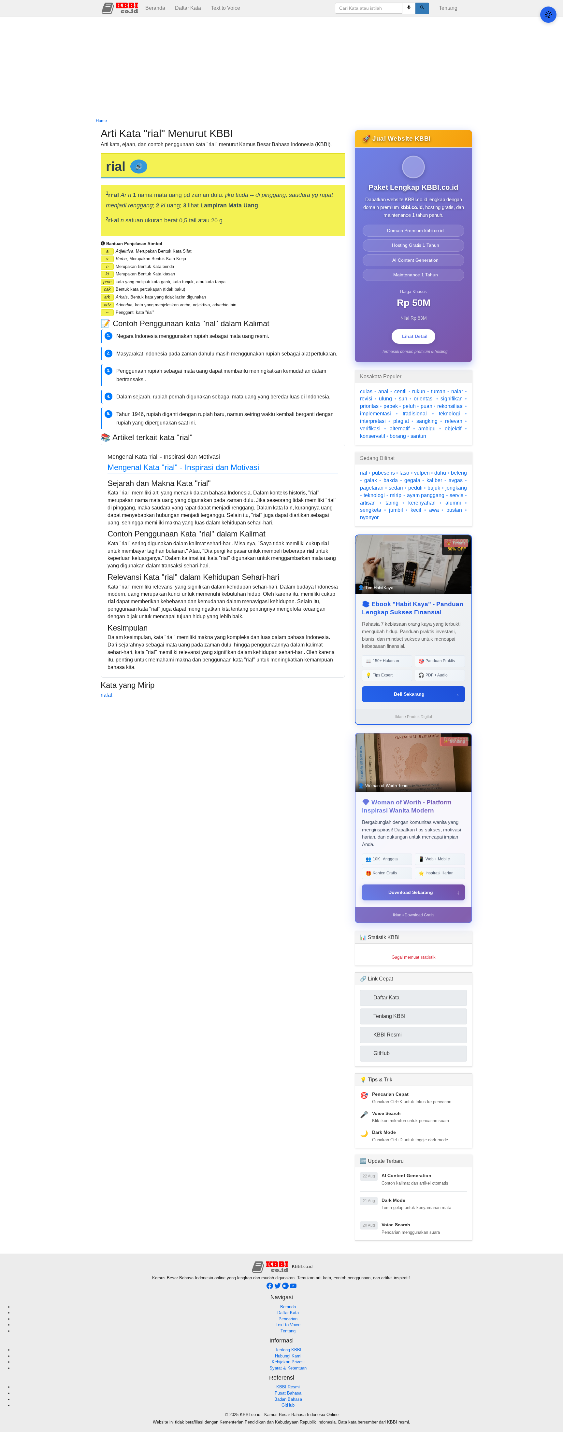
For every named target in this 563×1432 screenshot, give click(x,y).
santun (418, 436)
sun (403, 398)
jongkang (456, 488)
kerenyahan (422, 503)
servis (456, 495)
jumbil (396, 510)
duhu (440, 473)
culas (366, 391)
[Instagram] (286, 1287)
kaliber (434, 480)
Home (101, 120)
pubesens (383, 473)
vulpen (422, 473)
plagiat (401, 421)
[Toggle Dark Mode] (548, 15)
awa (434, 510)
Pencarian (288, 1318)
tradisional (415, 413)
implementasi (375, 413)
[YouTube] (293, 1287)
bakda (390, 480)
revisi (366, 398)
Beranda (155, 8)
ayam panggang (425, 495)
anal (383, 391)
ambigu (427, 428)
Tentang (448, 8)
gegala (412, 480)
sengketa (370, 510)
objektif (453, 428)
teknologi (449, 413)
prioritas (369, 406)
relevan (453, 421)
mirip (395, 495)
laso (404, 473)
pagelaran (371, 488)
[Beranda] (120, 7)
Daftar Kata (188, 8)
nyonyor (369, 517)
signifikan (451, 398)
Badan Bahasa (288, 1399)
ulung (385, 398)
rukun (418, 391)
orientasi (424, 398)
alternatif (400, 428)
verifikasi (370, 428)
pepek (390, 406)
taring (391, 503)
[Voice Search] (409, 8)
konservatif (372, 436)
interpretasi (373, 421)
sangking (427, 421)
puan (426, 406)
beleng (459, 473)
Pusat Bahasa (288, 1393)
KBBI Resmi (288, 1386)
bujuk (433, 488)
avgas (456, 480)
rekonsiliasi (450, 406)
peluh (409, 406)
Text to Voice (225, 8)
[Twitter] (278, 1287)
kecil (416, 510)
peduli (415, 488)
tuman (438, 391)
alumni (453, 503)
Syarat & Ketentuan (288, 1368)
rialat (106, 695)
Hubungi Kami (288, 1356)
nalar (457, 391)
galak (370, 480)
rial (363, 473)
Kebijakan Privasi (288, 1361)
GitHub (288, 1405)
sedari (396, 488)
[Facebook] (270, 1287)
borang (398, 436)
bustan (454, 510)
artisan (368, 503)
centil (400, 391)
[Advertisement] (281, 67)
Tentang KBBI (288, 1349)
